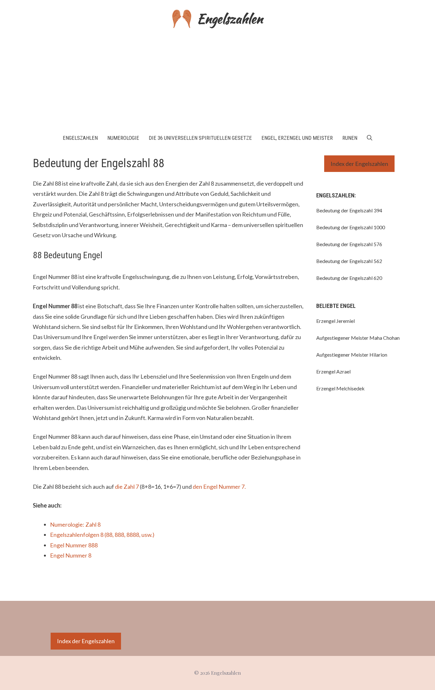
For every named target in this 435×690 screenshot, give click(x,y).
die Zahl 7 (127, 486)
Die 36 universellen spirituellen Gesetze (200, 138)
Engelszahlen (230, 19)
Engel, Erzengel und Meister (297, 138)
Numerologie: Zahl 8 (75, 524)
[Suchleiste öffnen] (369, 138)
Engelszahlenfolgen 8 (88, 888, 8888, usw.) (102, 534)
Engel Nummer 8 (70, 555)
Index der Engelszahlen (359, 163)
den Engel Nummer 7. (219, 486)
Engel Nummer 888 (74, 545)
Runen (349, 138)
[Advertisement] (217, 79)
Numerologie (123, 138)
